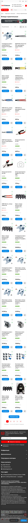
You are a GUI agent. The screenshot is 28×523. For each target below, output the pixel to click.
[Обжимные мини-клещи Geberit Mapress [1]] (20, 324)
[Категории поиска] (11, 10)
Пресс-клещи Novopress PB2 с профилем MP (19, 397)
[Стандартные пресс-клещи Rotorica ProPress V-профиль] (7, 260)
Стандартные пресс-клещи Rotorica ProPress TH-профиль (7, 45)
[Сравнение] (23, 1)
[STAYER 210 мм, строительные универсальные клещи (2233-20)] (20, 68)
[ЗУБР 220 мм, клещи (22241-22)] (7, 196)
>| (20, 421)
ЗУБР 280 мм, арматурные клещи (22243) (20, 109)
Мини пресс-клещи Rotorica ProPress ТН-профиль (20, 269)
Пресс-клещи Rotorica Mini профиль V (5, 237)
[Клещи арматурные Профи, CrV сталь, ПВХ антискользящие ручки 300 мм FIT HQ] (20, 164)
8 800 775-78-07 (17, 4)
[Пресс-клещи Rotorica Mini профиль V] (7, 228)
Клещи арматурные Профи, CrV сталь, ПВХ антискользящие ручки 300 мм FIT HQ (20, 173)
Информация (5, 450)
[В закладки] (12, 31)
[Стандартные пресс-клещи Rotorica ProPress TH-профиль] (7, 36)
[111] (14, 21)
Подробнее (23, 518)
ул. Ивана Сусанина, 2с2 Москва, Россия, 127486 (14, 474)
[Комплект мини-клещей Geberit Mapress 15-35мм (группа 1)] (20, 356)
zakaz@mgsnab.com (7, 469)
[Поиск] (25, 10)
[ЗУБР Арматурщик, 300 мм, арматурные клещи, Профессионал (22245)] (7, 132)
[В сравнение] (12, 34)
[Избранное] (20, 1)
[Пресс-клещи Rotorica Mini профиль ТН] (20, 196)
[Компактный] (25, 27)
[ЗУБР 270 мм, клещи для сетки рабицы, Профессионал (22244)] (7, 100)
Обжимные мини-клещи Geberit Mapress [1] (19, 333)
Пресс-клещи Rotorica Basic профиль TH (5, 397)
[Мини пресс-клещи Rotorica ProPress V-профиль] (20, 292)
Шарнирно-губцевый (10, 13)
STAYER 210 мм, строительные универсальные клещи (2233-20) (19, 77)
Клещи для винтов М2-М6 (6, 172)
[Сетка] (20, 27)
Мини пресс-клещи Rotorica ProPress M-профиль (7, 301)
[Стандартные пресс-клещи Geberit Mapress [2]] (7, 324)
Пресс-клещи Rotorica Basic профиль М (5, 77)
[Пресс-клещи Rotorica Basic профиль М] (7, 68)
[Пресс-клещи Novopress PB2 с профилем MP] (20, 388)
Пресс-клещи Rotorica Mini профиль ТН (18, 205)
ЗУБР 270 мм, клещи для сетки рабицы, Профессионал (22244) (7, 109)
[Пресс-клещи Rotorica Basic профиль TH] (7, 388)
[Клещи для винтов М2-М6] (7, 164)
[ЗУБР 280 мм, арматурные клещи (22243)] (20, 100)
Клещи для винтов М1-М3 (20, 140)
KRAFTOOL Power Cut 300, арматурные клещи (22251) (20, 45)
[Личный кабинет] (26, 1)
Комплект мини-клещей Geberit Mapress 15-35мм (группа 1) (19, 365)
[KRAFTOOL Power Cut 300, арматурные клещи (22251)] (20, 36)
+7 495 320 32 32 (17, 6)
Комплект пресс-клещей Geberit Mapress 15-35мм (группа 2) (6, 365)
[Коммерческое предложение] (11, 59)
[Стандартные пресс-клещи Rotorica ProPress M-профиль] (20, 228)
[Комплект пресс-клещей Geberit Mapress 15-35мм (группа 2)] (7, 356)
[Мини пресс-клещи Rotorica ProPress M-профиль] (7, 292)
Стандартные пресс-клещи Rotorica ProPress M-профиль (20, 237)
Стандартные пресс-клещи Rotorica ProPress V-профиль (7, 269)
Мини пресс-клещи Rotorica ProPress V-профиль (20, 301)
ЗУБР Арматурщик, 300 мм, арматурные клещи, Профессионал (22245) (7, 141)
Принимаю (23, 520)
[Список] (23, 27)
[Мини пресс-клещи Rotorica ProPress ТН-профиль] (20, 260)
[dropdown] (2, 1)
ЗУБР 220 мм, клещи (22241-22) (7, 204)
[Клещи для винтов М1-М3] (20, 132)
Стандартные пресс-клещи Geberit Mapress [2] (7, 333)
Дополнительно (6, 454)
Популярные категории (8, 458)
